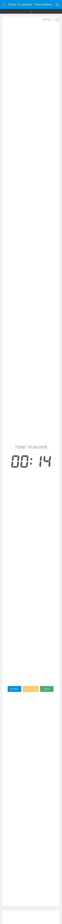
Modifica (14, 688)
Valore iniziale (31, 688)
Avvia (46, 688)
